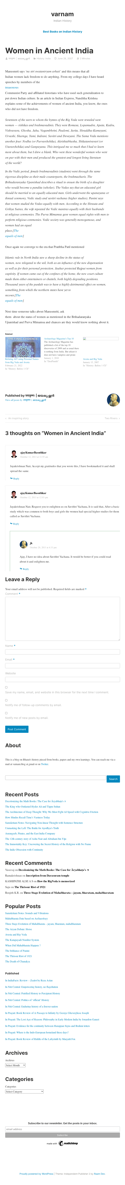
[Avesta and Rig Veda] (101, 347)
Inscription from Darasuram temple (47, 875)
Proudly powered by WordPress (36, 1173)
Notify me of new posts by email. (26, 718)
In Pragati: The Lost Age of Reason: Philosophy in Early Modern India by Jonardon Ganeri (52, 1019)
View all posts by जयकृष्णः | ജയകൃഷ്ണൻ (25, 399)
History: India (44, 58)
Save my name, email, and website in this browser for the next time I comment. (57, 692)
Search (113, 779)
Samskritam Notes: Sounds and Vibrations (27, 913)
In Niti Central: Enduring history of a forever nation (31, 1006)
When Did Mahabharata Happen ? (23, 945)
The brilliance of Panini (17, 950)
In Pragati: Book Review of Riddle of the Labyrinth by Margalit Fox (40, 1038)
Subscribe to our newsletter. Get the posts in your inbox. (62, 1123)
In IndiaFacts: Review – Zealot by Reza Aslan (29, 980)
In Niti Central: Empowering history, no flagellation (31, 986)
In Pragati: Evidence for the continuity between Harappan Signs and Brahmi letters (47, 1025)
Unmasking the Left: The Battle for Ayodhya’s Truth (32, 828)
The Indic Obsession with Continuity (24, 849)
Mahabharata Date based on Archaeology (26, 918)
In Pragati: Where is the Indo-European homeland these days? (37, 1032)
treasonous (11, 87)
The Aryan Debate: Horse (18, 929)
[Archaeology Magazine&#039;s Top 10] (63, 350)
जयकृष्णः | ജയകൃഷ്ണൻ (19, 58)
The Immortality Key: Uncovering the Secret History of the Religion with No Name (48, 844)
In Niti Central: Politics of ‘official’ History (27, 999)
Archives (9, 1060)
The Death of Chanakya (17, 961)
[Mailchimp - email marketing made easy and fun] (62, 1146)
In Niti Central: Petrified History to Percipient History (32, 993)
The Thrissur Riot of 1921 (30, 887)
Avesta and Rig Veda (92, 358)
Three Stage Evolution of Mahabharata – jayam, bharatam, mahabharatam (69, 893)
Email (10, 660)
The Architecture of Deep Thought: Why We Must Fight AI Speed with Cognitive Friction (51, 811)
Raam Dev (99, 1173)
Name (10, 646)
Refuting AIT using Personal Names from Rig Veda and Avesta (22, 360)
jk (31, 543)
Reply (16, 478)
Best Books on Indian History (62, 31)
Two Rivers (111, 419)
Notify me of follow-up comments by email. (33, 705)
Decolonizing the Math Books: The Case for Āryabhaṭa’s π (35, 801)
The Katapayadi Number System (22, 939)
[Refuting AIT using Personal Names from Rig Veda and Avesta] (23, 347)
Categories (10, 1086)
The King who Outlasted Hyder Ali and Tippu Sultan (32, 806)
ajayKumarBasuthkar (33, 452)
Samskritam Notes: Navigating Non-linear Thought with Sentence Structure (44, 822)
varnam (62, 14)
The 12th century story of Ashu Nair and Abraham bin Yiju (35, 838)
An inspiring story (17, 419)
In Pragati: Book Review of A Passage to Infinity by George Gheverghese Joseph (47, 1012)
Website (10, 673)
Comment (12, 594)
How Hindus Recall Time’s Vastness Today (27, 817)
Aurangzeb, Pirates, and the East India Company (30, 833)
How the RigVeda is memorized (56, 881)
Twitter (44, 764)
